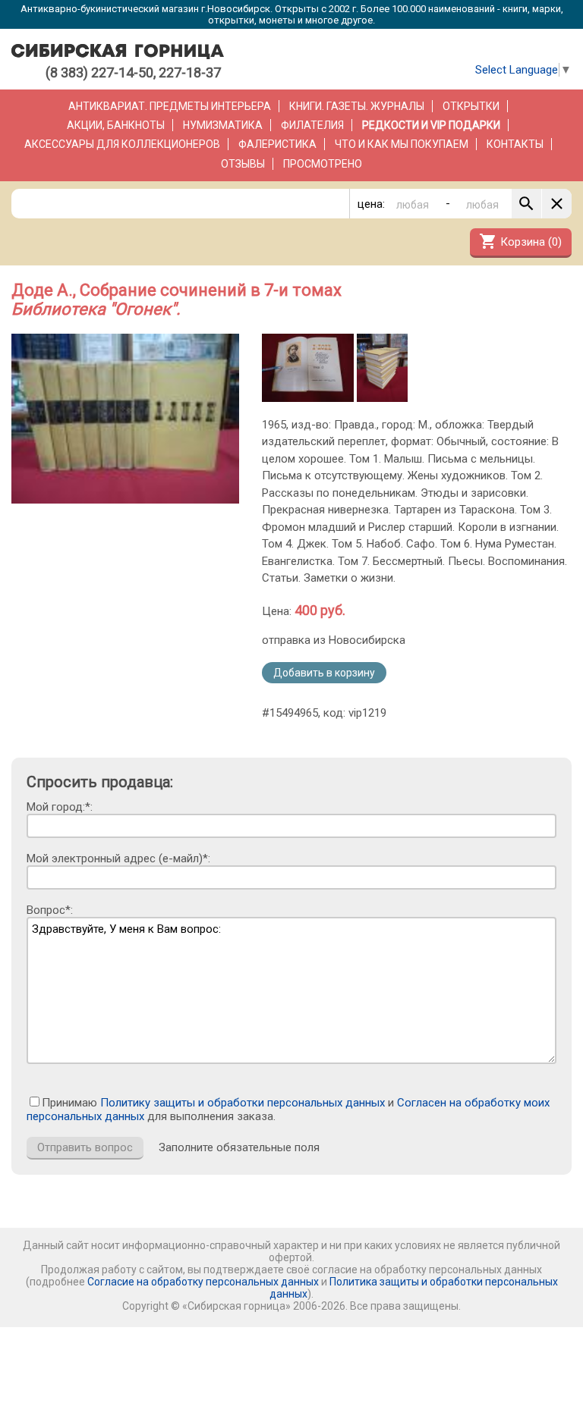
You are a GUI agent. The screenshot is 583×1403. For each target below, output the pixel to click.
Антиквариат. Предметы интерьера (169, 106)
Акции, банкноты (116, 125)
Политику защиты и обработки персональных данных (242, 1103)
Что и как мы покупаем (401, 144)
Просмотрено (322, 164)
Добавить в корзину (324, 673)
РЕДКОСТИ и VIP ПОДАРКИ (431, 125)
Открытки (471, 106)
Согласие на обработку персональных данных (203, 1282)
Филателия (312, 125)
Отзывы (243, 164)
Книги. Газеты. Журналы (356, 106)
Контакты (515, 144)
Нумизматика (223, 125)
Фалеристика (277, 144)
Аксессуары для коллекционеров (122, 144)
